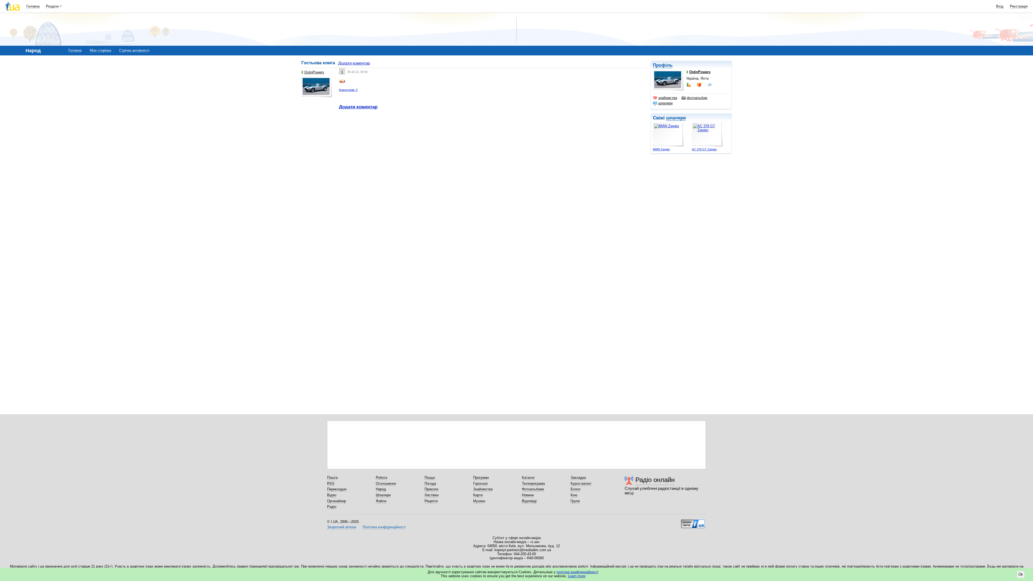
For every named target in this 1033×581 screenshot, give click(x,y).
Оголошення (386, 483)
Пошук (429, 478)
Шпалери (383, 495)
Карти (478, 495)
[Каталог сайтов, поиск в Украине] (693, 522)
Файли (381, 501)
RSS (330, 483)
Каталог (528, 478)
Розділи (52, 6)
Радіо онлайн (655, 479)
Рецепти (431, 501)
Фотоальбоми (533, 489)
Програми (481, 478)
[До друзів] (689, 85)
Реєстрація (1019, 6)
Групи (575, 501)
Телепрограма (533, 483)
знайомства (667, 98)
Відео (331, 495)
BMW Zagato (661, 149)
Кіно (574, 495)
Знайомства (483, 489)
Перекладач (337, 489)
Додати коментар (354, 63)
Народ (381, 489)
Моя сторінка (100, 50)
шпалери (665, 103)
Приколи (431, 489)
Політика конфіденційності (384, 527)
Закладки (578, 478)
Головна (33, 6)
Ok (1020, 574)
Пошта (332, 478)
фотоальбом (697, 98)
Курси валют (581, 483)
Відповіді (529, 501)
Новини (528, 495)
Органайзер (336, 501)
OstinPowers (314, 72)
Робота (381, 478)
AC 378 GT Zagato (704, 149)
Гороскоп (480, 483)
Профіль (663, 65)
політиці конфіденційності (577, 572)
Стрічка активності (134, 50)
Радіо (331, 507)
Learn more (576, 576)
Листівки (431, 495)
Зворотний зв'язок (341, 527)
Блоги (575, 489)
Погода (430, 483)
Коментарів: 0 (348, 89)
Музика (479, 501)
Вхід (999, 6)
